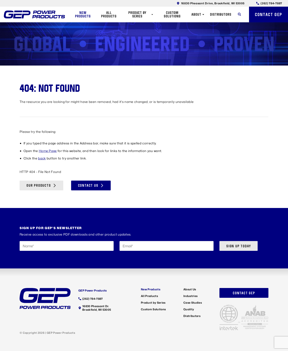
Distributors (220, 14)
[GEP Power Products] (34, 14)
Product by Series (137, 14)
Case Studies (192, 302)
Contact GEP (268, 14)
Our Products (38, 185)
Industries (190, 296)
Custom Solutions (172, 14)
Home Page (48, 151)
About (196, 14)
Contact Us (88, 185)
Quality (188, 309)
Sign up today (238, 246)
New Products (83, 14)
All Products (109, 14)
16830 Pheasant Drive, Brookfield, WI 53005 (213, 3)
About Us (189, 289)
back (42, 158)
